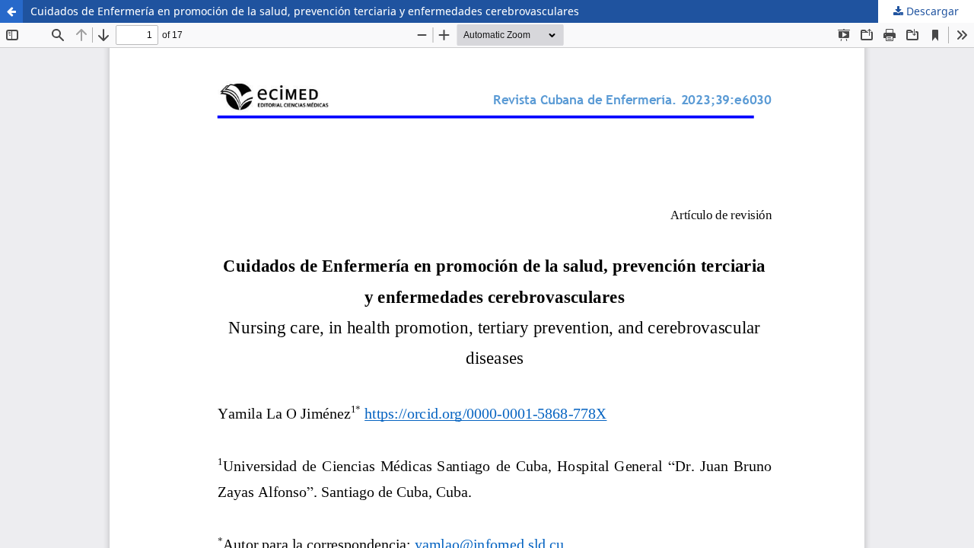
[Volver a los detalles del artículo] (11, 11)
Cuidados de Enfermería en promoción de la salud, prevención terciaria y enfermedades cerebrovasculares (304, 11)
